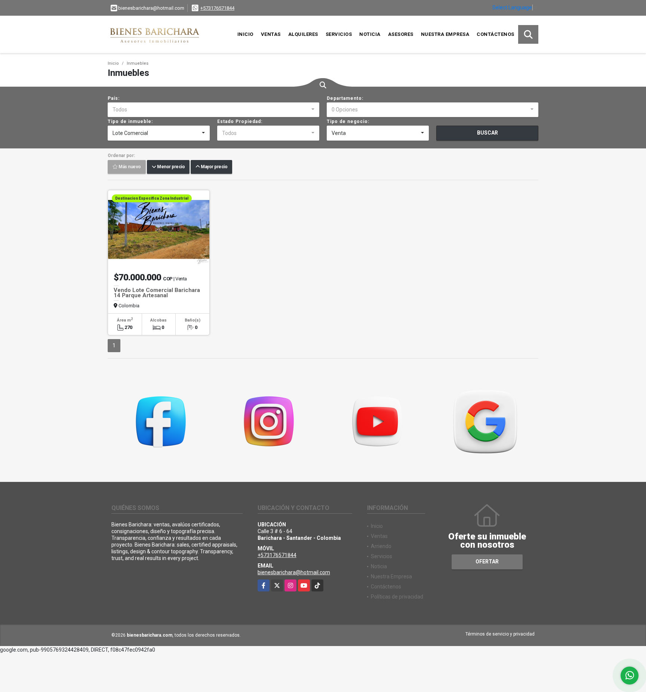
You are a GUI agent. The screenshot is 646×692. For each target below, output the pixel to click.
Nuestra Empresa (445, 34)
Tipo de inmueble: (130, 121)
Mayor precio (213, 167)
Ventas (271, 34)
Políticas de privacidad (397, 597)
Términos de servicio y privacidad (500, 634)
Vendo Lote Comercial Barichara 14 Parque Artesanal (157, 293)
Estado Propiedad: (239, 121)
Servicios (339, 34)
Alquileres (303, 34)
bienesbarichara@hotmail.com (294, 572)
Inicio (245, 34)
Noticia (370, 34)
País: (114, 98)
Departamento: (345, 98)
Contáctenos (495, 34)
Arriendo (381, 546)
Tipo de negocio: (348, 121)
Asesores (400, 34)
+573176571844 (217, 8)
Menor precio (170, 167)
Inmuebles (137, 63)
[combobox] (213, 109)
